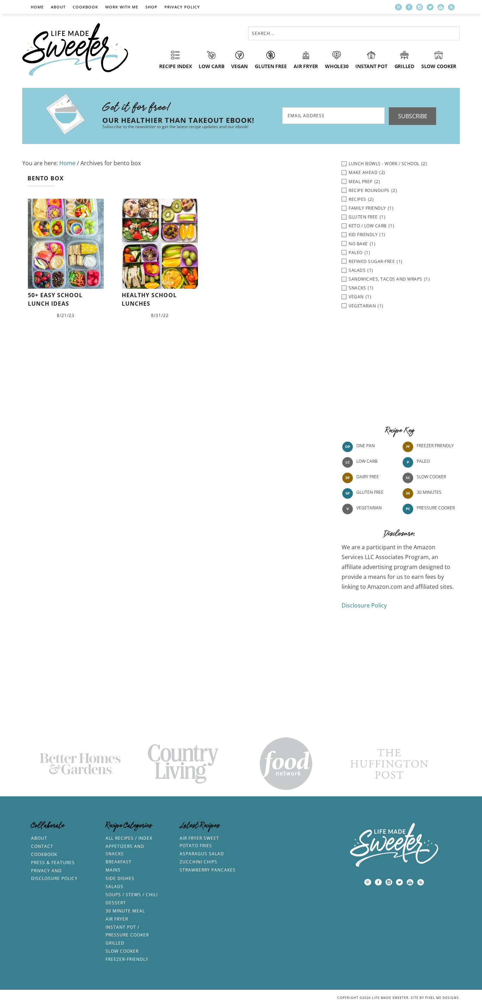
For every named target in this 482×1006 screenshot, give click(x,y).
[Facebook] (408, 7)
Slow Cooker (431, 477)
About (58, 7)
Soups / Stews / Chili (132, 895)
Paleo (423, 461)
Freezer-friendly (127, 959)
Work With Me (121, 7)
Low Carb (367, 461)
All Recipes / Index (129, 838)
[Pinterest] (398, 7)
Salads (114, 887)
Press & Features (53, 863)
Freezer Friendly (435, 446)
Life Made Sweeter (75, 49)
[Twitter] (430, 7)
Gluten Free (370, 492)
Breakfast (119, 862)
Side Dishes (120, 878)
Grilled (115, 943)
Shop (151, 7)
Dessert (116, 903)
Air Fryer (117, 919)
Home (37, 7)
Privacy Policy (182, 7)
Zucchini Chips (198, 862)
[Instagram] (419, 7)
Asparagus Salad (202, 854)
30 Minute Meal (125, 911)
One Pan (365, 446)
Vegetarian (369, 508)
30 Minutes (429, 492)
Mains (113, 870)
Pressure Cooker (436, 508)
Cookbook (85, 7)
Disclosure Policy (364, 605)
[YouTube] (440, 7)
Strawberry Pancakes (208, 870)
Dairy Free (367, 477)
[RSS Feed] (451, 7)
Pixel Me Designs (442, 997)
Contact (42, 846)
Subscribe (412, 116)
